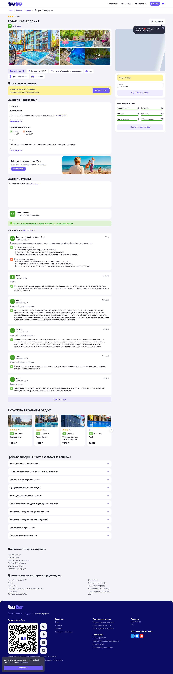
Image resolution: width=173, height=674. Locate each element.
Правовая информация (63, 632)
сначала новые (27, 230)
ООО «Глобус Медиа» (48, 657)
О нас (56, 622)
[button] (43, 626)
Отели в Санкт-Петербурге (19, 560)
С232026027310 (59, 115)
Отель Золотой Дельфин (97, 583)
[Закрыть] (162, 28)
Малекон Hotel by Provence (98, 588)
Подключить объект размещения (106, 641)
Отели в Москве (14, 554)
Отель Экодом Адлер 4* (17, 580)
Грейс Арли (12, 591)
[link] (18, 169)
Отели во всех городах (17, 569)
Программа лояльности (102, 625)
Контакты (58, 628)
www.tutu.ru (47, 660)
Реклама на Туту (99, 644)
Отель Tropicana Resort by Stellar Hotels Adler (26, 588)
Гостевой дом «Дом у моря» (98, 591)
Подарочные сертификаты (103, 622)
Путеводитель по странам (103, 628)
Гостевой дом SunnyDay (17, 594)
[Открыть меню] (163, 3)
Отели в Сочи (13, 557)
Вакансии (58, 625)
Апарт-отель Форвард (96, 586)
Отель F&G (12, 586)
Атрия (10, 583)
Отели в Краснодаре (16, 566)
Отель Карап (92, 580)
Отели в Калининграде (17, 563)
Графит (90, 594)
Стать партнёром (99, 637)
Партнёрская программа (103, 647)
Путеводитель (126, 3)
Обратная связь (137, 625)
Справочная (113, 3)
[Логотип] (15, 3)
